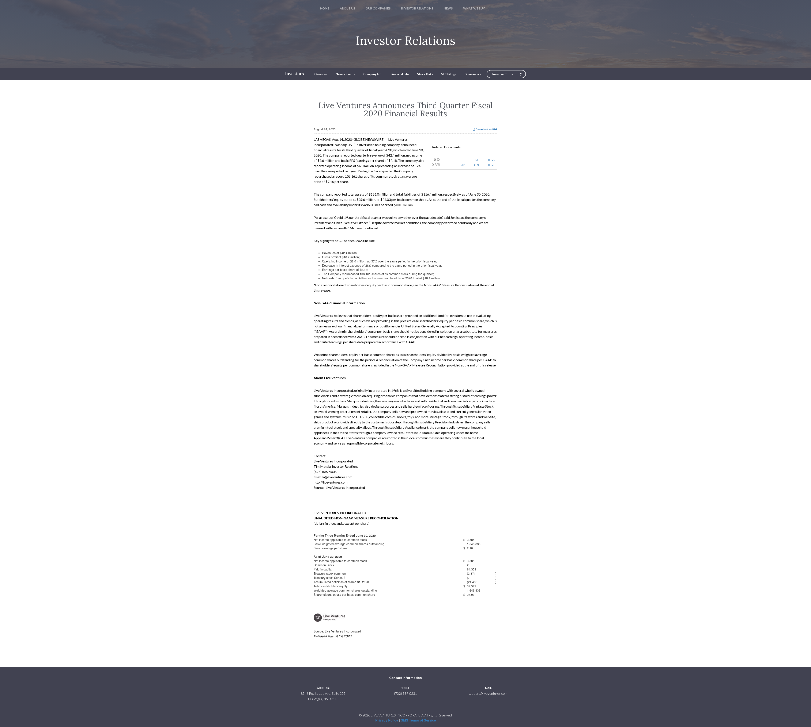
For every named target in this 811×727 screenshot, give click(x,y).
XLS (476, 165)
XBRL (436, 164)
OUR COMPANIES (378, 8)
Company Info (372, 74)
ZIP (462, 165)
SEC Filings (448, 74)
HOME (324, 8)
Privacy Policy (386, 720)
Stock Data (425, 74)
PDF (476, 159)
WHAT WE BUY (474, 8)
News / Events (345, 74)
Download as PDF (486, 129)
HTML (491, 159)
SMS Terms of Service (418, 720)
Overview (321, 74)
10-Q (436, 159)
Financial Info (400, 74)
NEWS (448, 8)
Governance (472, 74)
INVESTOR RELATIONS (417, 8)
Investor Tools (502, 74)
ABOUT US (347, 8)
